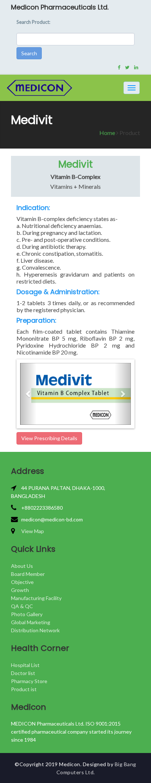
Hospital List (25, 665)
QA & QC (22, 606)
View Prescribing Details (49, 438)
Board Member (28, 574)
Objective (22, 582)
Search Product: (33, 22)
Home (107, 132)
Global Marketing (30, 622)
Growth (20, 590)
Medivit (75, 164)
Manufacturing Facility (36, 598)
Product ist (24, 689)
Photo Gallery (27, 614)
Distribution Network (35, 630)
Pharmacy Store (29, 681)
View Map (32, 531)
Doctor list (23, 673)
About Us (22, 566)
